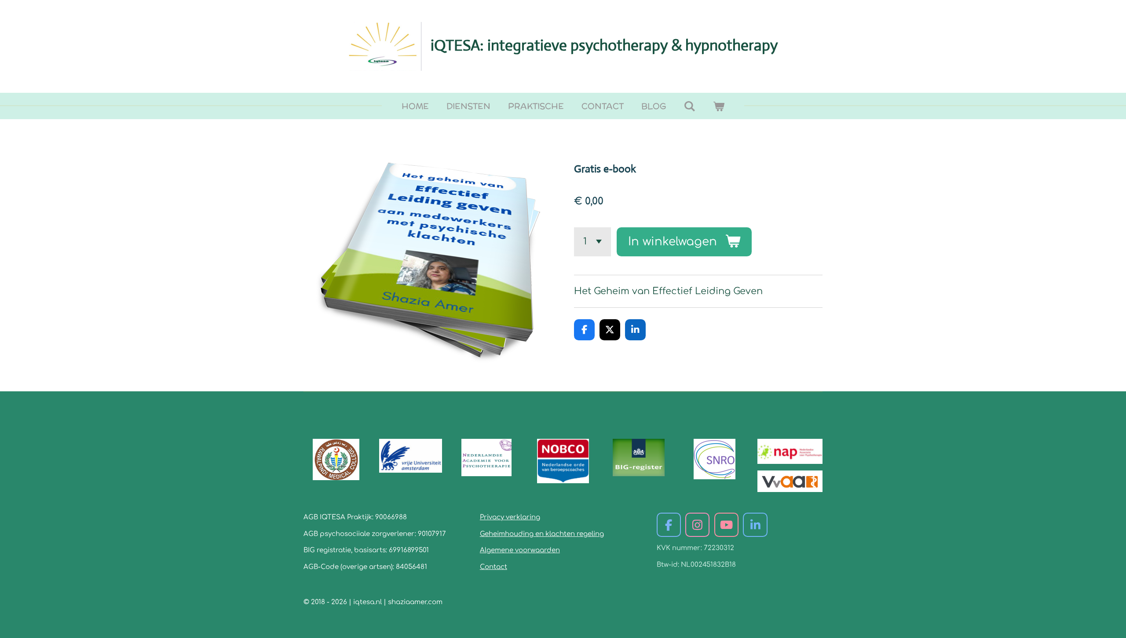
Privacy (492, 517)
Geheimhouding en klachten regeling (542, 534)
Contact (493, 567)
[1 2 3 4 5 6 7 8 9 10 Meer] (592, 241)
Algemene (496, 550)
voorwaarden (536, 550)
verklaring (522, 517)
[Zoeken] (689, 106)
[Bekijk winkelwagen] (718, 106)
